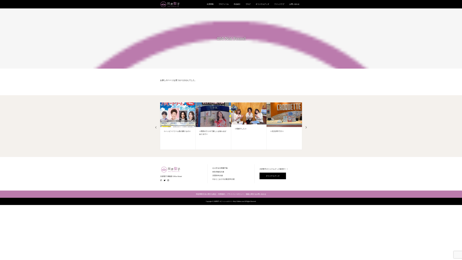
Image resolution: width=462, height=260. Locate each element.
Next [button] (306, 127)
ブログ (248, 4)
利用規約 (221, 194)
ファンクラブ (279, 4)
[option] (178, 126)
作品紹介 (237, 4)
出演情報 (210, 4)
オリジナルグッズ (262, 4)
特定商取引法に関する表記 (206, 194)
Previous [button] (156, 127)
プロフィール (224, 4)
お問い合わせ (294, 4)
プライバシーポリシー (235, 194)
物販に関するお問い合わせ (256, 194)
